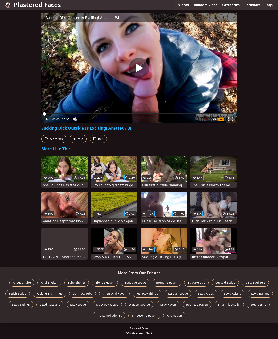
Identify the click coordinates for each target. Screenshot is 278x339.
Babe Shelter (76, 282)
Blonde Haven (104, 282)
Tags (269, 5)
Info (100, 139)
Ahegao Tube (22, 282)
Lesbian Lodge (178, 293)
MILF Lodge (78, 304)
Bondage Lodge (135, 282)
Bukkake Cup (196, 282)
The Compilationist (109, 315)
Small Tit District (229, 304)
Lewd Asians (232, 293)
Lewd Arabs (206, 293)
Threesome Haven (144, 315)
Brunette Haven (166, 282)
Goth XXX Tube (82, 293)
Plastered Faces (37, 5)
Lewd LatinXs (21, 304)
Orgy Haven (168, 304)
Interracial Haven (114, 293)
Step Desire (258, 304)
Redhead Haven (197, 304)
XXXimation (174, 315)
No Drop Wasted (107, 304)
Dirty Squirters (255, 282)
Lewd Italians (260, 293)
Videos (183, 5)
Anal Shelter (49, 282)
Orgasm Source (139, 304)
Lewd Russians (50, 304)
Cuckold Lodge (225, 282)
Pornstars (252, 5)
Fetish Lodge (17, 293)
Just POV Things (147, 293)
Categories (231, 5)
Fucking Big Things (49, 293)
